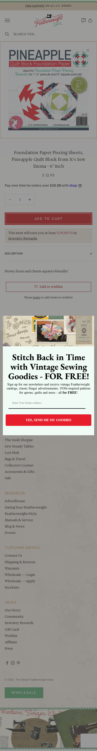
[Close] (88, 321)
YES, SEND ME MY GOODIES (48, 419)
